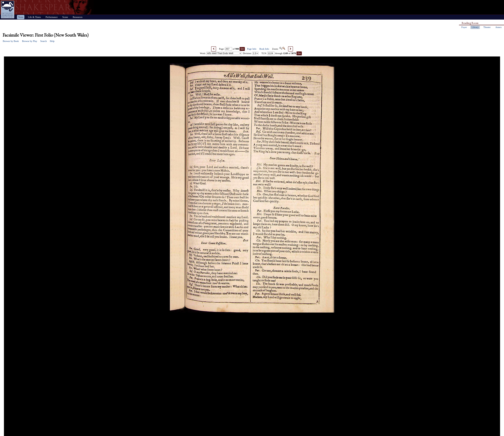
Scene (65, 17)
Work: (203, 53)
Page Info (251, 49)
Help (52, 41)
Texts (20, 17)
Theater (487, 27)
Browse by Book (11, 41)
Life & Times (34, 17)
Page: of (229, 49)
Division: (247, 53)
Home (7, 9)
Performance (52, 17)
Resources (77, 17)
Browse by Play (29, 41)
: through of (278, 53)
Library (475, 27)
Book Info (264, 49)
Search (43, 41)
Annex (498, 27)
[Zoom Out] (283, 49)
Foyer (464, 27)
